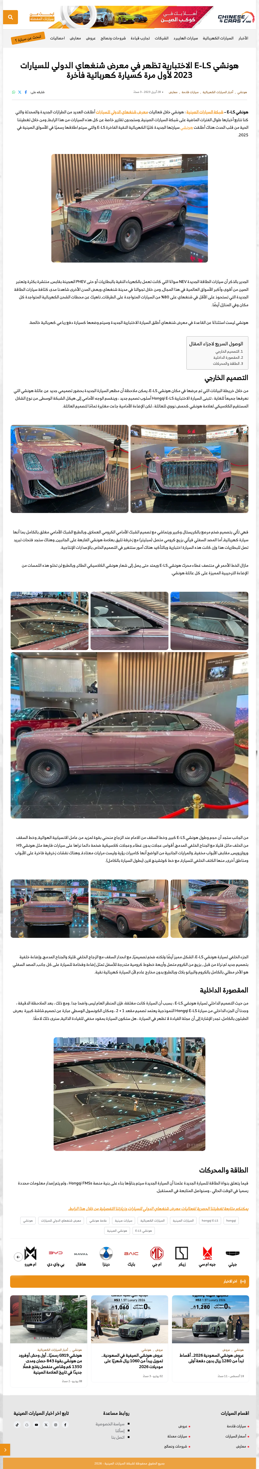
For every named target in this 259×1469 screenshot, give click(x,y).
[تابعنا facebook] (65, 1424)
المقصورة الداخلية (226, 357)
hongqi (231, 1220)
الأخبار (243, 38)
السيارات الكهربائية (218, 38)
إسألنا (119, 1430)
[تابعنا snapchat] (26, 1424)
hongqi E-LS (210, 1220)
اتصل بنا (117, 1437)
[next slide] (18, 1256)
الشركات (161, 38)
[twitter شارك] (19, 92)
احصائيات (57, 38)
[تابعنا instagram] (55, 1424)
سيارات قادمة (236, 1426)
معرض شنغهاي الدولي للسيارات (122, 111)
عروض (91, 38)
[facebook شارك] (26, 92)
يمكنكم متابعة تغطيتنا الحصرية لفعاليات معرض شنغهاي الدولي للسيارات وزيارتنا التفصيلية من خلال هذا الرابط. (158, 1208)
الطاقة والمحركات (226, 363)
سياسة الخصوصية (110, 1423)
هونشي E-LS (143, 1230)
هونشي (186, 127)
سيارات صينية (123, 1220)
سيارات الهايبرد (186, 38)
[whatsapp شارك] (13, 92)
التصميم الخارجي (227, 351)
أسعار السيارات (235, 1436)
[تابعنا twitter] (46, 1424)
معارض (75, 38)
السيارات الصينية (183, 1220)
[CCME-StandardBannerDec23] (122, 16)
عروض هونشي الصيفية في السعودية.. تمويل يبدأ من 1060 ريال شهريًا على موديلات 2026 (132, 1361)
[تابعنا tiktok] (17, 1424)
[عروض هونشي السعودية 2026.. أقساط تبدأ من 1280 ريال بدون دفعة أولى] (210, 1319)
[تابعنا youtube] (36, 1424)
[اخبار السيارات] (232, 17)
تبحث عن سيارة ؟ (27, 38)
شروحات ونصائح (113, 38)
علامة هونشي (98, 1220)
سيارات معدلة (177, 1436)
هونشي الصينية (117, 1230)
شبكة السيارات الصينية (204, 111)
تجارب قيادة (140, 38)
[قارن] (5, 1450)
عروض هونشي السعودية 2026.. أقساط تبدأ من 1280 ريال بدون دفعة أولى (212, 1358)
